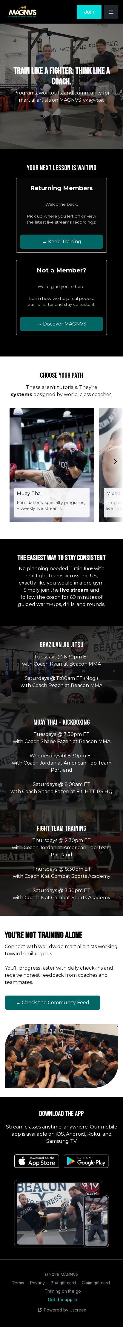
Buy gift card (63, 1282)
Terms (18, 1282)
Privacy (37, 1282)
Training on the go (63, 1291)
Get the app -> (63, 1299)
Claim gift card (96, 1282)
